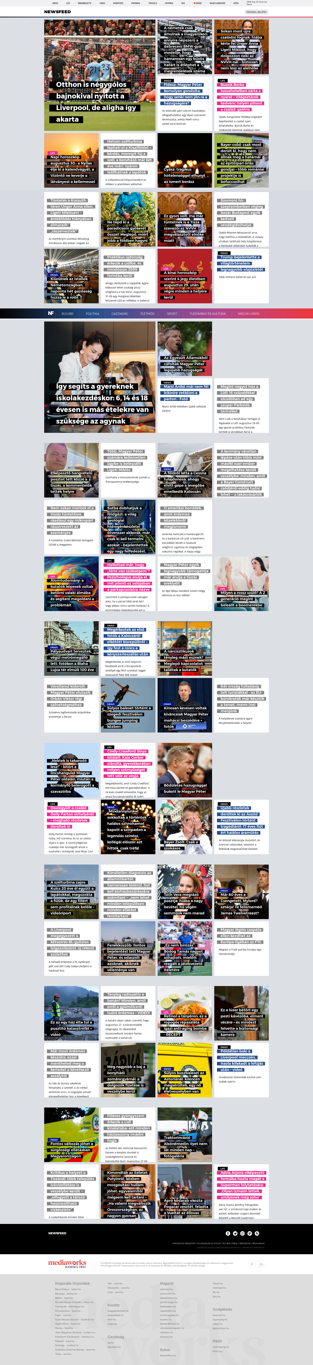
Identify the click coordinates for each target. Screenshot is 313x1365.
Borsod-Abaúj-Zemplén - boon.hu (74, 1302)
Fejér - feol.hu (63, 1315)
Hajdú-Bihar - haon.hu (67, 1323)
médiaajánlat (258, 1243)
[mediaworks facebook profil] (252, 1264)
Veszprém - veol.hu (119, 1287)
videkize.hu (166, 1332)
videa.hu (217, 1323)
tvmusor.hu (166, 1336)
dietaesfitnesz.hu (170, 1323)
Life (68, 3)
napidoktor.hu (168, 1310)
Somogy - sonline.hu (67, 1345)
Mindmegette (84, 3)
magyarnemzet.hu (118, 1310)
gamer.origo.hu (169, 1302)
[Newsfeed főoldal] (57, 1233)
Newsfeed (118, 3)
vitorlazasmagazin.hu (172, 1328)
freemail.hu (219, 1315)
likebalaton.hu (168, 1306)
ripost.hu (218, 1283)
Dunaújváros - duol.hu (67, 1310)
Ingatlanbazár (217, 3)
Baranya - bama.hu (66, 1293)
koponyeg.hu (220, 1319)
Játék (236, 3)
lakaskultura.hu (169, 1297)
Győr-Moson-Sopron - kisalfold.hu (74, 1319)
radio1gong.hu (221, 1346)
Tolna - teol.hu (63, 1353)
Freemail (135, 3)
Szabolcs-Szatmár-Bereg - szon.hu (75, 1349)
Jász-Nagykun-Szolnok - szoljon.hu (75, 1332)
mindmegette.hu (169, 1315)
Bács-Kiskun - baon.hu (68, 1289)
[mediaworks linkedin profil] (261, 1264)
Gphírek (169, 3)
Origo (55, 3)
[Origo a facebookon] (228, 1233)
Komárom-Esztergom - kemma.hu (74, 1336)
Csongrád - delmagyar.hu (69, 1306)
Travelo (153, 3)
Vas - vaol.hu (115, 1283)
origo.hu (112, 1323)
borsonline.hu (168, 1355)
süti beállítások (230, 1243)
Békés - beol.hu (64, 1297)
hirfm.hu (217, 1351)
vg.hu (111, 1342)
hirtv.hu (112, 1319)
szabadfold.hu (116, 1315)
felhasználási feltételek (209, 1243)
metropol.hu (219, 1287)
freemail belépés (257, 12)
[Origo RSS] (257, 1233)
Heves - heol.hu (64, 1328)
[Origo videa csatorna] (249, 1233)
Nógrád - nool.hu (64, 1341)
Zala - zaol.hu (115, 1292)
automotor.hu (167, 1293)
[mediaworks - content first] (67, 1264)
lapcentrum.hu (221, 1328)
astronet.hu (166, 1289)
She (183, 3)
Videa (102, 3)
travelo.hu (166, 1319)
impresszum (244, 1243)
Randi (199, 3)
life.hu (216, 1292)
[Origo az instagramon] (242, 1233)
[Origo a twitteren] (235, 1233)
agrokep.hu (114, 1346)
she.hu (216, 1296)
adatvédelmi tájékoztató (183, 1243)
